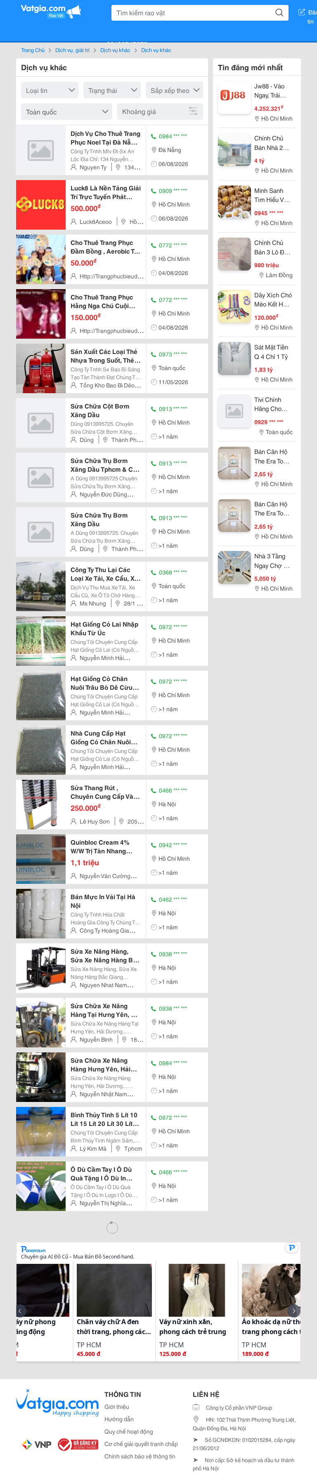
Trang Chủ (33, 49)
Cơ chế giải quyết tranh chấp (141, 1443)
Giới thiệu (116, 1406)
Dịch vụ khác (115, 49)
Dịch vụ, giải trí (72, 49)
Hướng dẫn (119, 1419)
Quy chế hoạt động (128, 1431)
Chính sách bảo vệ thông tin (139, 1456)
